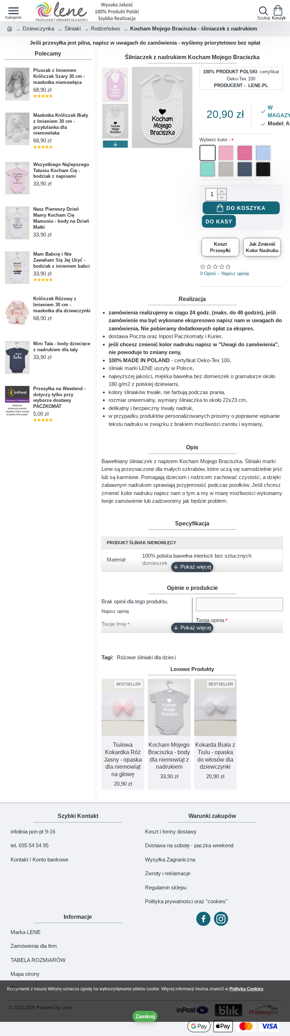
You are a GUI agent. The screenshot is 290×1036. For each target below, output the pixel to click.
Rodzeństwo (105, 28)
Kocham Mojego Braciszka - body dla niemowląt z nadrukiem (169, 756)
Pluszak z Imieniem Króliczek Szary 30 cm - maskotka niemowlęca (59, 76)
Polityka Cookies (246, 988)
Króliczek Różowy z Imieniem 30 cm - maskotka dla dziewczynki (62, 304)
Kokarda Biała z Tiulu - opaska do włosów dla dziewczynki (215, 756)
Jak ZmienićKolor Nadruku (262, 247)
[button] (115, 70)
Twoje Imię (114, 624)
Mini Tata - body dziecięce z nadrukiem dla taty (61, 346)
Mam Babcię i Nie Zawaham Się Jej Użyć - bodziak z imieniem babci (61, 260)
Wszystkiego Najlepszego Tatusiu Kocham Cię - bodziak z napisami (61, 170)
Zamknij (145, 1016)
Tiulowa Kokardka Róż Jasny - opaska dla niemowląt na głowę (123, 759)
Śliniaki (72, 28)
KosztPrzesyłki (220, 247)
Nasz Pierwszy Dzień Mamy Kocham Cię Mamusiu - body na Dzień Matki (61, 218)
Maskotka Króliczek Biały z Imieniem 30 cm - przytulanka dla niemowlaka (60, 124)
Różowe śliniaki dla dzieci (146, 657)
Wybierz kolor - (214, 139)
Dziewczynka (38, 28)
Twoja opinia (210, 620)
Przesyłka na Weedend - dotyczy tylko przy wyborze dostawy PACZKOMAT (59, 397)
